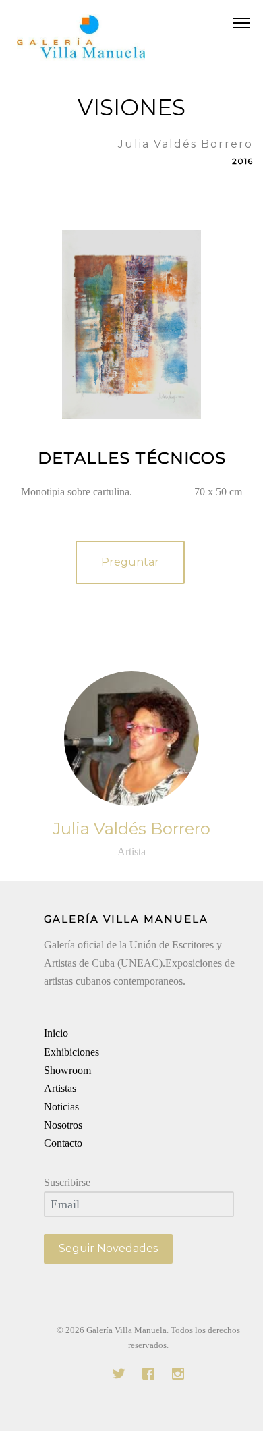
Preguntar (130, 562)
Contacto (63, 1143)
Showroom (67, 1070)
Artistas (60, 1088)
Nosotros (63, 1125)
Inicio (56, 1033)
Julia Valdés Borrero (131, 828)
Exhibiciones (71, 1052)
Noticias (61, 1106)
